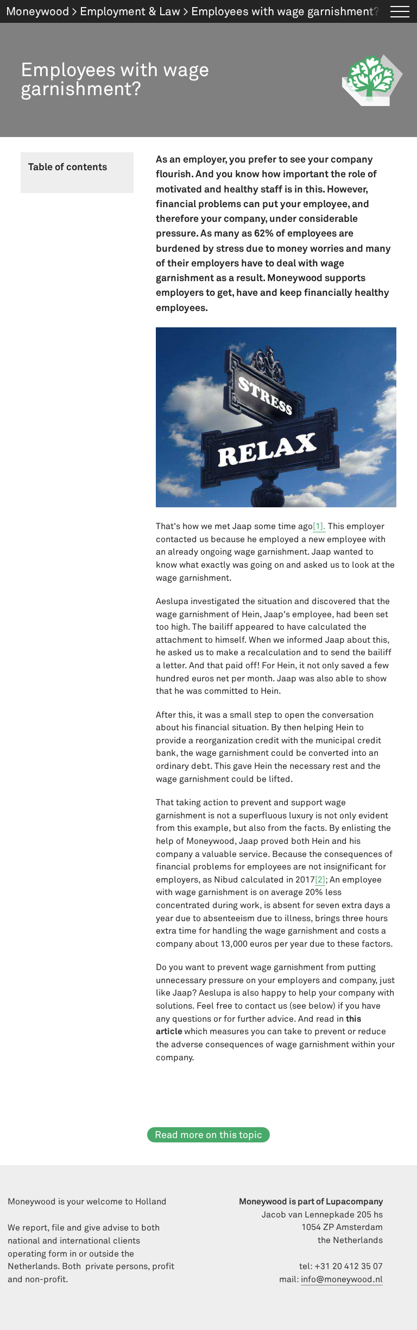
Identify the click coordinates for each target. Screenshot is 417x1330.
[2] (320, 879)
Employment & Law (130, 11)
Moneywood (37, 11)
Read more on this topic (208, 1135)
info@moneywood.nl (342, 1279)
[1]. (319, 526)
